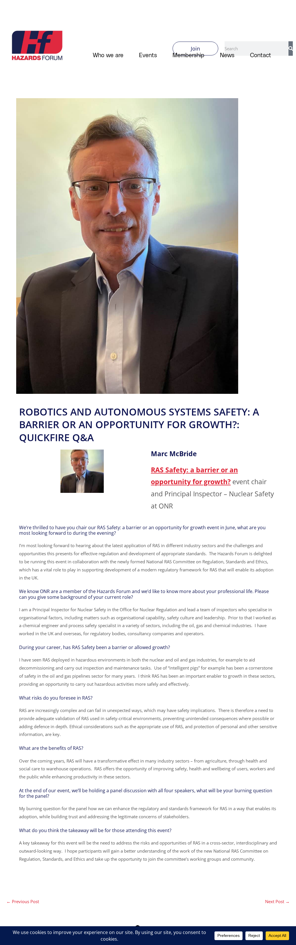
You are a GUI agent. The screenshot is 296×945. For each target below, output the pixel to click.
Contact (260, 54)
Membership (188, 54)
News (227, 54)
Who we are (108, 54)
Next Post (277, 901)
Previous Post (22, 901)
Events (148, 54)
